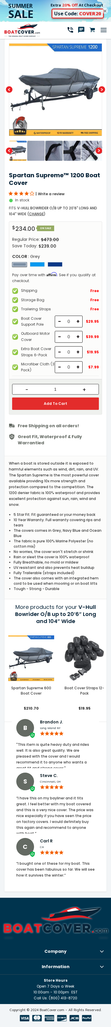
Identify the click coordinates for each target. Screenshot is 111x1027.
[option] (55, 89)
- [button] (26, 390)
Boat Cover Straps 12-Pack (84, 690)
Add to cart (55, 403)
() (36, 213)
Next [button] (102, 89)
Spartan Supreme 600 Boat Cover (31, 690)
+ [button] (84, 390)
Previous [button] (9, 89)
